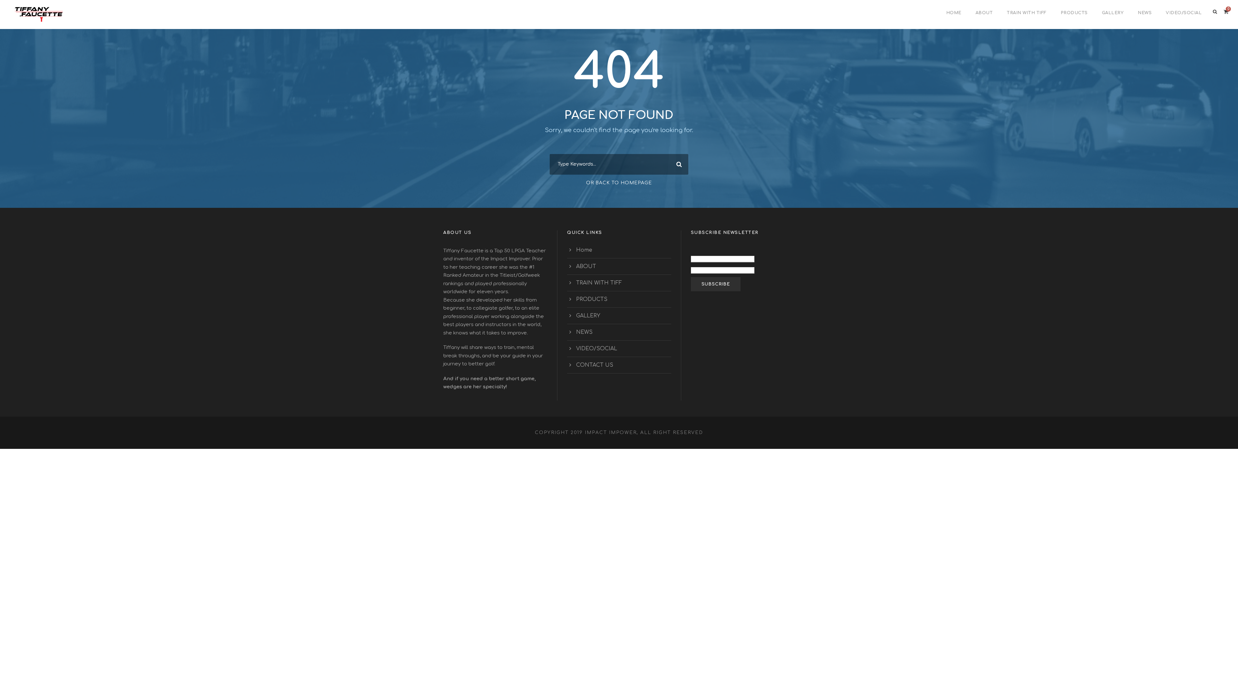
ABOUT (984, 13)
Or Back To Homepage (619, 182)
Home (584, 250)
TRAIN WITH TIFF (1026, 13)
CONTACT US (594, 365)
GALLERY (1113, 13)
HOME (953, 13)
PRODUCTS (1074, 13)
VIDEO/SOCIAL (1184, 13)
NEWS (1145, 13)
